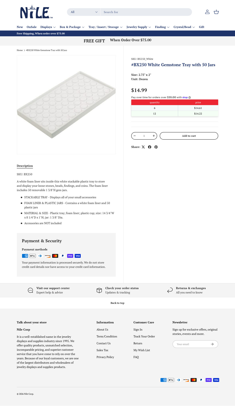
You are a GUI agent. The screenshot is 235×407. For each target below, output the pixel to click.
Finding (160, 27)
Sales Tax (102, 350)
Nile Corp (28, 393)
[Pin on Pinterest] (156, 147)
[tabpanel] (66, 198)
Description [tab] (25, 166)
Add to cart (189, 136)
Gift (201, 27)
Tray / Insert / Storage (104, 27)
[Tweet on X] (143, 147)
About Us (102, 329)
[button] (216, 11)
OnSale (32, 27)
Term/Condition (107, 336)
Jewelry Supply (137, 27)
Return (137, 343)
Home (20, 50)
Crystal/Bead (182, 27)
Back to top (117, 303)
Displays (46, 27)
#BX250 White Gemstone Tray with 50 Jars (46, 50)
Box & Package (70, 27)
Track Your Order (144, 336)
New (20, 27)
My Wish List (141, 350)
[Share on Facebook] (149, 147)
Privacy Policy (105, 357)
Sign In (137, 329)
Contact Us (104, 343)
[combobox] (129, 12)
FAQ (136, 357)
